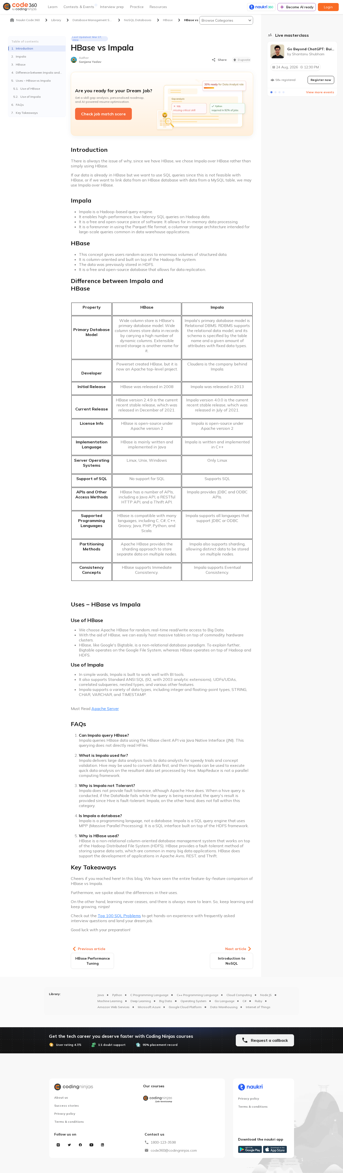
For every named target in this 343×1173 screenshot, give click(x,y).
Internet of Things (258, 1007)
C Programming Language (149, 995)
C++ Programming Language (197, 995)
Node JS (266, 995)
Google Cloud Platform (185, 1007)
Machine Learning (109, 1001)
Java (100, 995)
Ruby (258, 1001)
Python (117, 995)
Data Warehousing (224, 1007)
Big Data (165, 1001)
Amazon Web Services (113, 1007)
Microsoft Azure (149, 1007)
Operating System (193, 1001)
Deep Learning (141, 1001)
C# (244, 1001)
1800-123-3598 (163, 1142)
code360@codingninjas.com (174, 1150)
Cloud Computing (239, 995)
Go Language (224, 1001)
